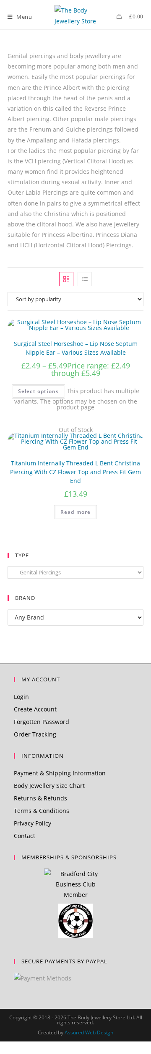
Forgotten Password (41, 722)
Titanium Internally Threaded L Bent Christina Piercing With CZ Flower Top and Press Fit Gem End (75, 472)
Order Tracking (35, 734)
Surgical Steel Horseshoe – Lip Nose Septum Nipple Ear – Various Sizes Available (76, 348)
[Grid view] (66, 279)
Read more (75, 512)
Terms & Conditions (41, 811)
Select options (38, 391)
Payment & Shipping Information (60, 773)
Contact (24, 836)
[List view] (85, 279)
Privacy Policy (32, 823)
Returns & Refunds (40, 798)
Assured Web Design (89, 1032)
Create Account (35, 709)
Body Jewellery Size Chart (49, 786)
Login (21, 697)
